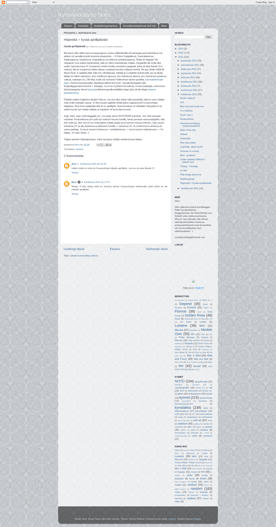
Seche (206, 340)
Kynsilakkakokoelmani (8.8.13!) (139, 25)
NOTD (180, 381)
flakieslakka (193, 391)
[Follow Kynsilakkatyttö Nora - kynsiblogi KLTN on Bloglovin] (193, 289)
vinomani (207, 436)
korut (191, 478)
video (194, 436)
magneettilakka (205, 414)
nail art (197, 420)
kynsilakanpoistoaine (184, 404)
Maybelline (193, 330)
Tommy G (190, 346)
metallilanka (192, 417)
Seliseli (183, 134)
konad (196, 366)
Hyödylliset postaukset (105, 25)
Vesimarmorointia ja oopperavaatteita (190, 124)
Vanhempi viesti (157, 249)
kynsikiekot (186, 401)
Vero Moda (179, 352)
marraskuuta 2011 (190, 65)
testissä (204, 430)
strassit (208, 427)
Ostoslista (83, 25)
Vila (190, 352)
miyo (186, 369)
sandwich (179, 427)
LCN (210, 319)
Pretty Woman (186, 337)
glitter (180, 394)
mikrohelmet (207, 417)
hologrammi (195, 394)
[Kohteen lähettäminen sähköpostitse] (98, 144)
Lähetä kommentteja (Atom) (84, 255)
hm (181, 366)
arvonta (209, 469)
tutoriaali (194, 433)
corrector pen (199, 385)
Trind (194, 349)
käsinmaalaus (182, 411)
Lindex (203, 322)
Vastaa (75, 172)
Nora (74, 182)
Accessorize (179, 300)
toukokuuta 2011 (189, 90)
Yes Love (179, 362)
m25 (177, 414)
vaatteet (191, 498)
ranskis (206, 424)
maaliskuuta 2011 (190, 188)
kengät (205, 475)
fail (210, 387)
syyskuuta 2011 (189, 73)
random (80, 149)
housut (91, 89)
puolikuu (196, 424)
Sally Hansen (194, 340)
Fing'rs (206, 308)
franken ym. (207, 391)
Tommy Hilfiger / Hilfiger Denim (188, 462)
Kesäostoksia (187, 119)
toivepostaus (180, 433)
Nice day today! (188, 142)
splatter (198, 427)
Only (203, 334)
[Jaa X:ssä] (104, 144)
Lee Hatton (186, 322)
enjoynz (172, 519)
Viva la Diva (200, 352)
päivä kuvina (180, 489)
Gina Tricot (195, 450)
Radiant (204, 337)
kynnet (185, 397)
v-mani (206, 433)
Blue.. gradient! (187, 155)
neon (210, 420)
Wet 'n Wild (193, 355)
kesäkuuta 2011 (189, 86)
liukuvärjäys (201, 411)
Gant (199, 312)
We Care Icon (203, 466)
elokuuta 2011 (188, 77)
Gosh (177, 319)
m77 (194, 414)
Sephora (178, 343)
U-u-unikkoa (186, 110)
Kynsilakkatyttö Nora (84, 15)
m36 (186, 414)
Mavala (179, 329)
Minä (163, 25)
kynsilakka (183, 408)
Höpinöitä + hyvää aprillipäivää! (196, 183)
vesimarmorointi (181, 436)
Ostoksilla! (185, 138)
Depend (185, 304)
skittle (189, 427)
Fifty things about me (190, 174)
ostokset (182, 423)
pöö (182, 102)
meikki (178, 485)
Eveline (191, 307)
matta (180, 417)
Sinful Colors (203, 343)
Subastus (178, 346)
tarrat (193, 430)
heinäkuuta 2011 (189, 82)
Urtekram (205, 349)
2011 (181, 57)
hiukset (194, 472)
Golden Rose (195, 315)
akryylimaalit (201, 381)
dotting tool (200, 388)
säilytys (183, 430)
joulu (189, 475)
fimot (182, 391)
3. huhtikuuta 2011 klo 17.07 (95, 182)
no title (183, 170)
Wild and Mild (201, 359)
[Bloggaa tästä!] (101, 144)
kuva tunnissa (180, 482)
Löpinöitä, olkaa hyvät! (191, 147)
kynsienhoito (206, 398)
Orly (210, 334)
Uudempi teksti (74, 249)
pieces (194, 369)
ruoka (177, 492)
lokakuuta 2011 (189, 69)
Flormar (181, 311)
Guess (187, 319)
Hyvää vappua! (187, 98)
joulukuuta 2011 (189, 60)
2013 (181, 48)
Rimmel (178, 340)
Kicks (196, 319)
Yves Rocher (192, 362)
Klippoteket (190, 453)
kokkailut (179, 478)
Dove (205, 304)
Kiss (203, 319)
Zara (202, 362)
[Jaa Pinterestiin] (110, 144)
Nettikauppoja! (187, 179)
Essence (178, 308)
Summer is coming (189, 151)
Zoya (210, 362)
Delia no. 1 (207, 300)
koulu (203, 478)
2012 (181, 53)
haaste (181, 472)
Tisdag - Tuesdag (189, 166)
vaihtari (206, 498)
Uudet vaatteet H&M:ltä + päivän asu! (193, 160)
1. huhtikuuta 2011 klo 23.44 (92, 164)
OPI (193, 334)
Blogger (197, 519)
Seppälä (188, 343)
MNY (202, 325)
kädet (205, 408)
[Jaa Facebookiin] (107, 144)
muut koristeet (183, 421)
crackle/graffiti (182, 387)
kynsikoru (203, 401)
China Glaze (193, 300)
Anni (74, 164)
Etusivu (68, 25)
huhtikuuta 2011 (189, 94)
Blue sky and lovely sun (192, 106)
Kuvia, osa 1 (186, 115)
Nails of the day (188, 130)
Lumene (181, 326)
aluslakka (178, 385)
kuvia (194, 481)
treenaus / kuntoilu (200, 495)
